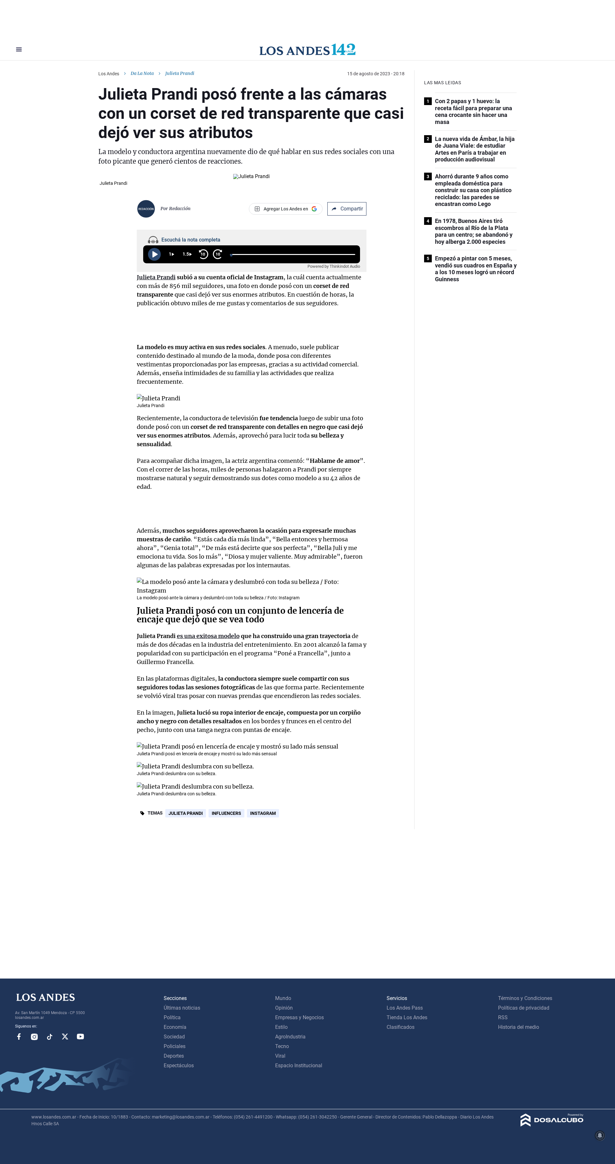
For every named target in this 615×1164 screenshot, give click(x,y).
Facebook (19, 1036)
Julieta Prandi (185, 813)
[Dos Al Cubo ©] (552, 1125)
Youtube (80, 1036)
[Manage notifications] (600, 1135)
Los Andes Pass (405, 1008)
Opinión (284, 1008)
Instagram (263, 813)
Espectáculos (179, 1065)
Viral (280, 1056)
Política (172, 1017)
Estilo (281, 1027)
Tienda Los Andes (407, 1017)
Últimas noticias (182, 1008)
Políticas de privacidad (523, 1008)
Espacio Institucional (298, 1065)
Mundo (283, 998)
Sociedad (174, 1037)
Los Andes (108, 73)
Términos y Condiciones (525, 998)
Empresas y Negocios (299, 1017)
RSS (503, 1017)
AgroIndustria (290, 1037)
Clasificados (400, 1027)
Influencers (226, 813)
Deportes (174, 1056)
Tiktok (49, 1036)
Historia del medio (518, 1027)
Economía (175, 1027)
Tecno (282, 1046)
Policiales (174, 1046)
